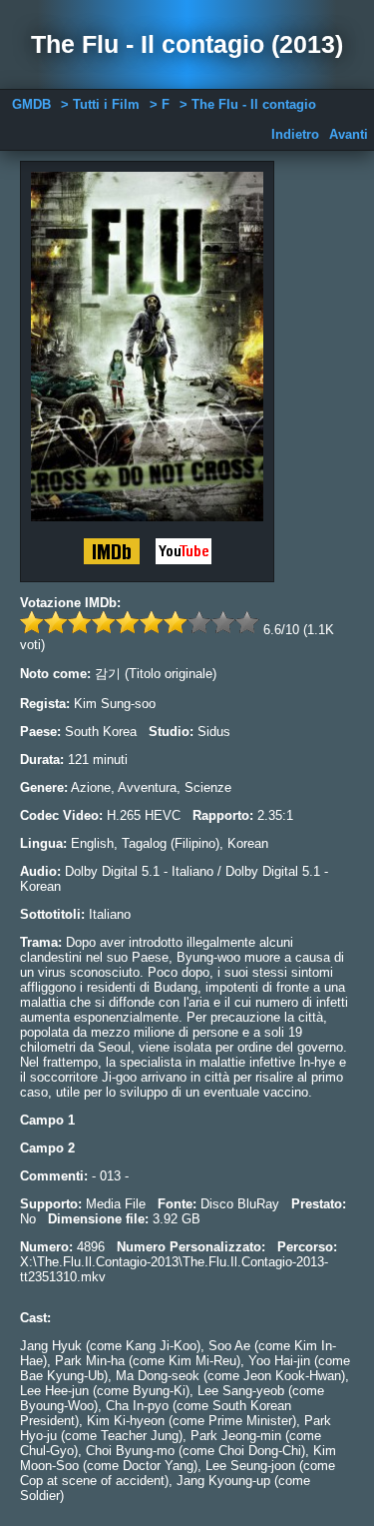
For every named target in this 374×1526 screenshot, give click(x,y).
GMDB (31, 104)
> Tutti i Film (100, 104)
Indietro (295, 134)
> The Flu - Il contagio (248, 104)
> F (160, 104)
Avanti (348, 134)
